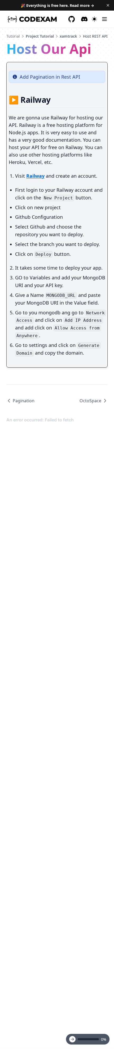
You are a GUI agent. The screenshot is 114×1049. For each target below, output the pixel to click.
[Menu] (104, 19)
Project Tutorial (40, 36)
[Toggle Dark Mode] (94, 19)
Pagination (23, 401)
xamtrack (68, 36)
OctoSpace (90, 401)
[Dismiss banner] (108, 5)
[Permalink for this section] (55, 99)
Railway (35, 176)
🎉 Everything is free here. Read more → (57, 5)
